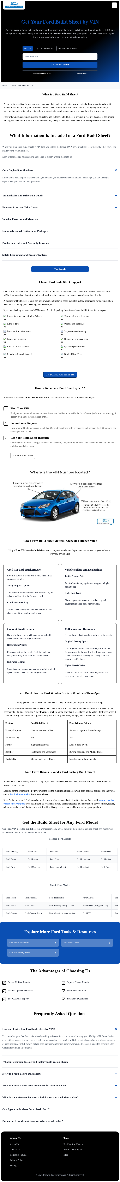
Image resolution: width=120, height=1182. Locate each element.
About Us (14, 1144)
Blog (66, 1155)
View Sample (60, 269)
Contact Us (15, 1149)
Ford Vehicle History (73, 1144)
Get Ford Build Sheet (23, 455)
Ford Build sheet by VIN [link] (22, 85)
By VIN (27, 48)
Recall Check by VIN (74, 1149)
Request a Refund (18, 1155)
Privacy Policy (16, 1160)
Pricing (13, 1165)
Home (4, 85)
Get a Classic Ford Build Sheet (60, 374)
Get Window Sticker (60, 65)
